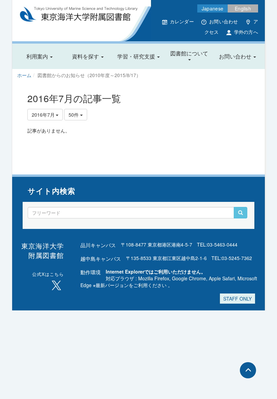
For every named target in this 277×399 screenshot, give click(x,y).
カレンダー (182, 21)
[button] (40, 56)
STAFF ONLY (237, 298)
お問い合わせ (223, 21)
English (243, 8)
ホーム (24, 75)
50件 (74, 114)
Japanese (212, 8)
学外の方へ (246, 31)
